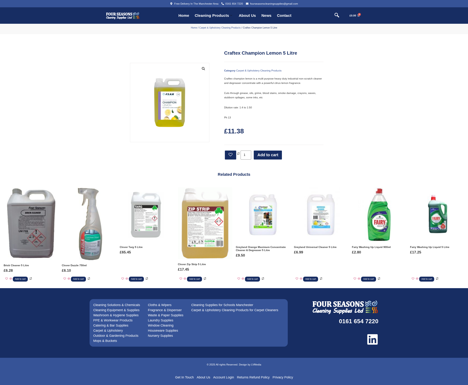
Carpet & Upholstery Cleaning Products (220, 27)
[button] (336, 15)
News (266, 15)
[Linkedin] (372, 339)
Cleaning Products (212, 15)
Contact (284, 15)
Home (183, 15)
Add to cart (267, 155)
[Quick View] (11, 278)
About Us (247, 15)
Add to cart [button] (20, 279)
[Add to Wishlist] (230, 155)
